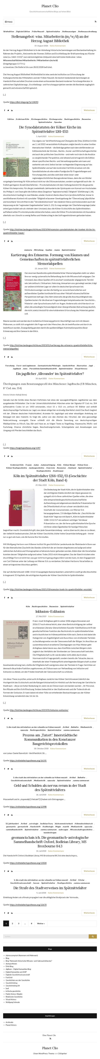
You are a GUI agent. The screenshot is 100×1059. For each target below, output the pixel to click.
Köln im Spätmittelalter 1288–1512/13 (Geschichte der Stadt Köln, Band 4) (50, 478)
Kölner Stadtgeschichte (16, 468)
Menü (9, 21)
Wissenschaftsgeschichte (81, 829)
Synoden (58, 122)
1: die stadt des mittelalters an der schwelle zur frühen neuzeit (34, 727)
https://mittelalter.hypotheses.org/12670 (28, 904)
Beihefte (75, 727)
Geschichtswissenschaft (21, 780)
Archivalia (9, 1022)
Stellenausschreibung (87, 31)
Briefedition (9, 31)
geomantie (11, 826)
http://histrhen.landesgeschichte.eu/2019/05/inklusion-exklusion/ (39, 710)
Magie (58, 826)
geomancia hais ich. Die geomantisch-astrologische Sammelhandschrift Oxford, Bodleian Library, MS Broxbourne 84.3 (50, 841)
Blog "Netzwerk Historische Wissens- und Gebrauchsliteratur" (29, 961)
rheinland (72, 468)
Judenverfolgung (48, 465)
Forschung (9, 365)
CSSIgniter (62, 1053)
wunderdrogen (50, 832)
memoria (28, 250)
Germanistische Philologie (49, 365)
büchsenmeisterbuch (64, 823)
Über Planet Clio (49, 1035)
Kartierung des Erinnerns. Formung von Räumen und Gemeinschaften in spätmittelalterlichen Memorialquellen (50, 259)
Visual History (81, 368)
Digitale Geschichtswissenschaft (18, 975)
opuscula (24, 730)
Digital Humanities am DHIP (16, 972)
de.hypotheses (11, 964)
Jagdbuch (17, 368)
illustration (82, 365)
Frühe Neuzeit (38, 31)
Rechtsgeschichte (72, 119)
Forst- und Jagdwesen (26, 365)
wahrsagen (63, 829)
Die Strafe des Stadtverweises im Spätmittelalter (50, 888)
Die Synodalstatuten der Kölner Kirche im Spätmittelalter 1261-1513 (50, 129)
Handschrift (35, 826)
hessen (36, 883)
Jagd (91, 365)
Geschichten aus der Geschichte (18, 980)
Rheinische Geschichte (14, 997)
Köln (59, 465)
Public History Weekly (14, 994)
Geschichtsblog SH (13, 986)
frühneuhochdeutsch (84, 823)
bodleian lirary (46, 823)
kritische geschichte (13, 991)
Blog (7, 958)
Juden (36, 465)
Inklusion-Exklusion (50, 611)
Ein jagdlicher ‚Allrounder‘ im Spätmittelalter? (50, 373)
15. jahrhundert (12, 823)
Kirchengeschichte (39, 119)
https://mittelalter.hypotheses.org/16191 (28, 760)
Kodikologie (48, 826)
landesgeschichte (36, 468)
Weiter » (41, 923)
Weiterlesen (89, 110)
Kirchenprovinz (55, 119)
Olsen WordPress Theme (43, 1053)
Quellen (48, 250)
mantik (66, 826)
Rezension (86, 119)
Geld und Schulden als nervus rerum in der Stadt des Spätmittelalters (50, 787)
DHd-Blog (9, 966)
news (25, 368)
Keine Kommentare (58, 46)
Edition (11, 119)
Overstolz (50, 468)
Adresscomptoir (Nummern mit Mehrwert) (22, 955)
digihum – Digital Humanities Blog (18, 969)
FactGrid (9, 977)
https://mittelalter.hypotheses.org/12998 (28, 806)
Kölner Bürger (69, 465)
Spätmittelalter (53, 31)
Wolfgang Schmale (13, 1002)
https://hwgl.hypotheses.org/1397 (25, 448)
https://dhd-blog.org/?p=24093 (24, 102)
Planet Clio (50, 6)
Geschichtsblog (11, 983)
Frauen (29, 465)
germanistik (23, 826)
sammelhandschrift (14, 829)
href (7, 988)
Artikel (66, 727)
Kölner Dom (83, 465)
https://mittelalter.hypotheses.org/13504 (28, 863)
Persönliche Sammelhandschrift (43, 368)
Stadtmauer (58, 471)
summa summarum (72, 730)
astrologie (33, 823)
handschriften (69, 365)
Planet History (11, 1025)
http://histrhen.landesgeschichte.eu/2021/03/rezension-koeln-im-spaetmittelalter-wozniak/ (51, 589)
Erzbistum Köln (22, 119)
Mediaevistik (86, 727)
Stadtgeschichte (43, 471)
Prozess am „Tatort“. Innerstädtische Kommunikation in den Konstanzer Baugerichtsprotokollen (50, 739)
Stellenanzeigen (69, 31)
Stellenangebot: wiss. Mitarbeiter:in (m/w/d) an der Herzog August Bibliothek (50, 38)
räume (57, 250)
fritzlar (81, 880)
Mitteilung (38, 250)
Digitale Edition (23, 31)
